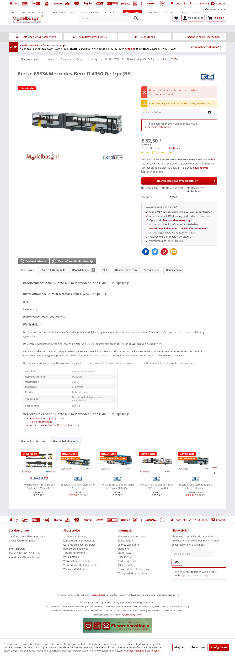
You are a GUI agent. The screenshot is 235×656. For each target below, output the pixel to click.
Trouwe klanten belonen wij (133, 569)
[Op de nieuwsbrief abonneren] (177, 562)
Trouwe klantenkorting (176, 220)
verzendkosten (99, 594)
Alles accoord (198, 647)
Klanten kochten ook (32, 441)
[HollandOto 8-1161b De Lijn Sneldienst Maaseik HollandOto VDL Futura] (39, 461)
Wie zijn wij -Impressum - (132, 573)
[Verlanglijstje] (176, 18)
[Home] (13, 13)
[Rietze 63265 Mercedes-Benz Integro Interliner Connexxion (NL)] (196, 461)
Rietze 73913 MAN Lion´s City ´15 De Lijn (78, 486)
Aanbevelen (197, 191)
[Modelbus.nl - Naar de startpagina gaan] (28, 19)
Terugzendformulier (75, 552)
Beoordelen (198, 188)
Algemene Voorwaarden (131, 536)
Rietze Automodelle (53, 270)
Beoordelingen (83, 270)
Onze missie (125, 556)
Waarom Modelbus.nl (75, 569)
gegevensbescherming (158, 127)
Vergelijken (151, 188)
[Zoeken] (135, 18)
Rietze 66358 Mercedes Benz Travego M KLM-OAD (117, 486)
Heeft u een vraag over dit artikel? (177, 180)
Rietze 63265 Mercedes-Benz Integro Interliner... (195, 486)
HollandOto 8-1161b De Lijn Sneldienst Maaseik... (39, 486)
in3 (213, 159)
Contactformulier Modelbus (79, 540)
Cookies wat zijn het (129, 544)
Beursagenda (173, 270)
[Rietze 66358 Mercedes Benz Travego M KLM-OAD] (117, 461)
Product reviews (127, 561)
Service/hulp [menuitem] (215, 9)
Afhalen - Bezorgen (125, 270)
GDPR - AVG (124, 552)
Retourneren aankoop (75, 548)
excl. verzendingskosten (168, 148)
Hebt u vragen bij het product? (47, 418)
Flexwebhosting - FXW (131, 614)
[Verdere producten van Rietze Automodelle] (207, 77)
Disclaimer (124, 548)
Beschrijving (27, 270)
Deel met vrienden (36, 261)
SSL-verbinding (126, 565)
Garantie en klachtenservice (79, 544)
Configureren (219, 647)
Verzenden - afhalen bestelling (81, 565)
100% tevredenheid (74, 536)
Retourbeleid (151, 270)
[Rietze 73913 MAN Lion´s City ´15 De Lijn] (78, 461)
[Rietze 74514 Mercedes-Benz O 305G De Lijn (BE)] (157, 461)
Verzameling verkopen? (205, 47)
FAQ (104, 270)
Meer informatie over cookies (144, 650)
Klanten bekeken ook (65, 441)
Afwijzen (179, 647)
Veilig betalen (71, 556)
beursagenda (201, 167)
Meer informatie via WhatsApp (75, 261)
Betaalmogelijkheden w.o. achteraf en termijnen (178, 228)
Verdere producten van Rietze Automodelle (54, 425)
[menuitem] (109, 18)
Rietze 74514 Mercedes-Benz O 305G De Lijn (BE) (156, 486)
